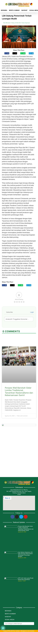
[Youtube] (26, 517)
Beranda (4, 10)
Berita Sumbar (14, 10)
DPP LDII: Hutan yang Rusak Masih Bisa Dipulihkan (25, 578)
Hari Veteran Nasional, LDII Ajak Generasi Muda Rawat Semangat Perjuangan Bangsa (25, 554)
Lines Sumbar (30, 631)
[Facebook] (12, 517)
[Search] (32, 623)
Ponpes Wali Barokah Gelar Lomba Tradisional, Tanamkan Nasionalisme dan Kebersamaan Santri (19, 391)
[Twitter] (21, 517)
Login (32, 312)
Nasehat (24, 10)
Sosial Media (9, 619)
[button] (6, 53)
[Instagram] (17, 517)
